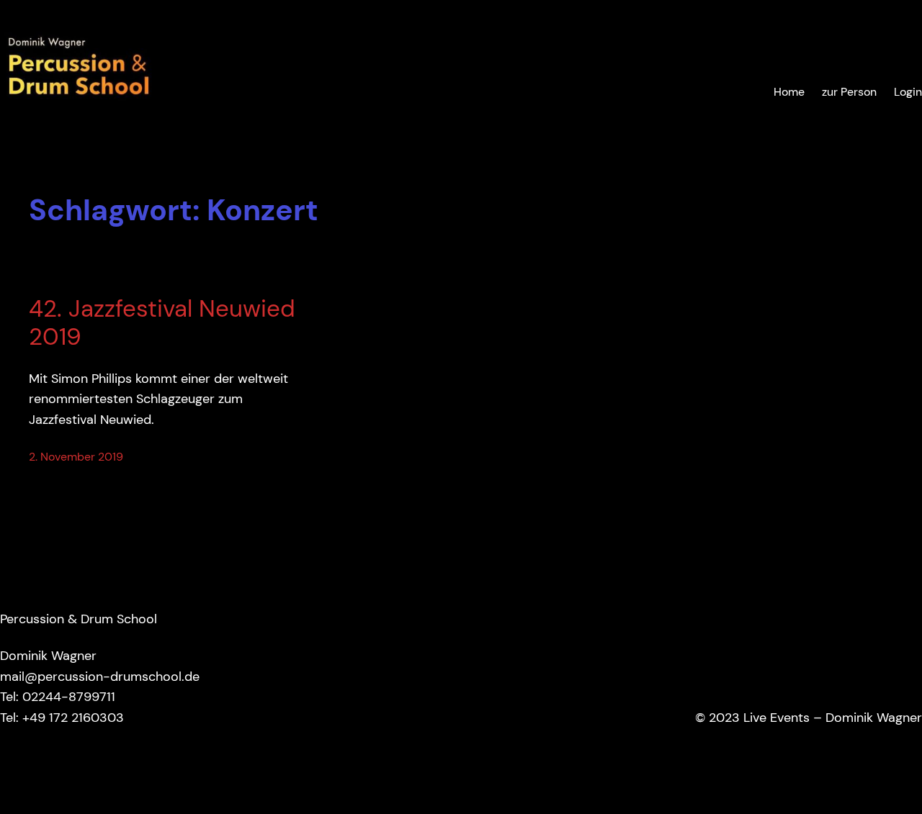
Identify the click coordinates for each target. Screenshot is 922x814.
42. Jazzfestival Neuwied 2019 (162, 323)
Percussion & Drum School (78, 619)
